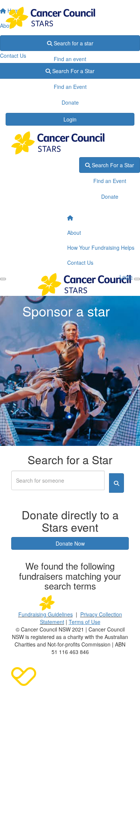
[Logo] (70, 18)
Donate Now (70, 543)
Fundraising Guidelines (45, 614)
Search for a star (72, 43)
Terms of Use (84, 622)
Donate (70, 74)
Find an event (70, 59)
